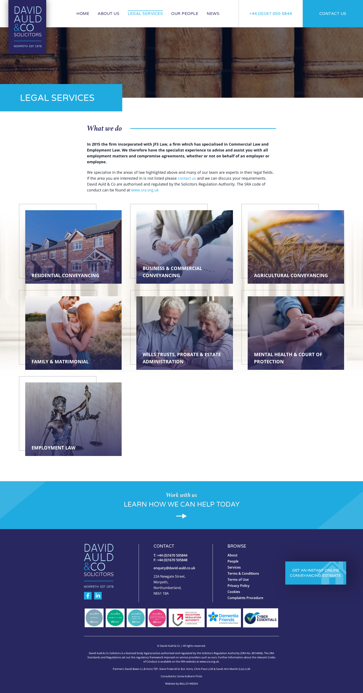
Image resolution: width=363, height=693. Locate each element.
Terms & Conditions (243, 573)
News (213, 13)
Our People (184, 13)
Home (82, 13)
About (232, 555)
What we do (104, 128)
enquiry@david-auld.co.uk (174, 568)
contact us (187, 178)
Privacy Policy (239, 585)
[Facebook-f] (88, 595)
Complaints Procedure (245, 598)
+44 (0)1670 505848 (172, 560)
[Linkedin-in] (98, 595)
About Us (108, 13)
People (233, 561)
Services (234, 567)
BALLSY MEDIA (189, 683)
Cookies (234, 591)
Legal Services (145, 13)
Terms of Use (238, 579)
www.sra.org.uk (145, 189)
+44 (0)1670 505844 (172, 555)
